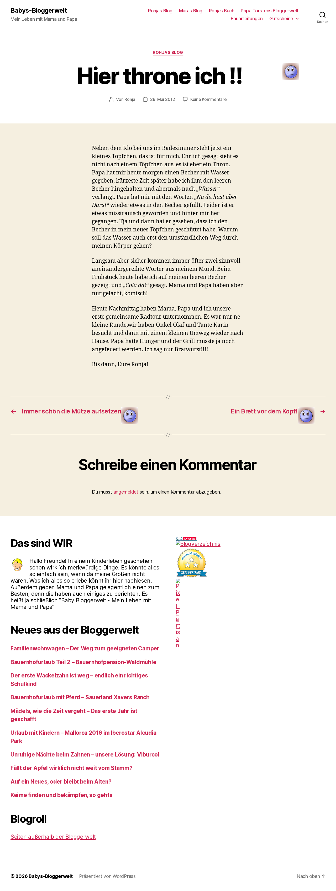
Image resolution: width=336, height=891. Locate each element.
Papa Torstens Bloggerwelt (269, 10)
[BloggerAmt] (251, 544)
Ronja (129, 99)
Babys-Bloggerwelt (38, 10)
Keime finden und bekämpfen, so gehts (61, 795)
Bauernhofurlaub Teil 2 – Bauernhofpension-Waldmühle (83, 662)
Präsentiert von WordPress (107, 876)
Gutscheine (281, 18)
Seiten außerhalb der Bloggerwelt (53, 836)
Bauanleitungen (247, 18)
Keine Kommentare (208, 99)
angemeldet (125, 492)
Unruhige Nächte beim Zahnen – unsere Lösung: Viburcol (84, 754)
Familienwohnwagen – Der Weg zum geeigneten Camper (84, 648)
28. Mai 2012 (162, 99)
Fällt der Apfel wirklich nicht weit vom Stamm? (71, 768)
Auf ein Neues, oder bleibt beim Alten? (61, 781)
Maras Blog (190, 10)
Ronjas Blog (160, 10)
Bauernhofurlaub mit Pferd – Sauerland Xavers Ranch (80, 697)
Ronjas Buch (221, 10)
